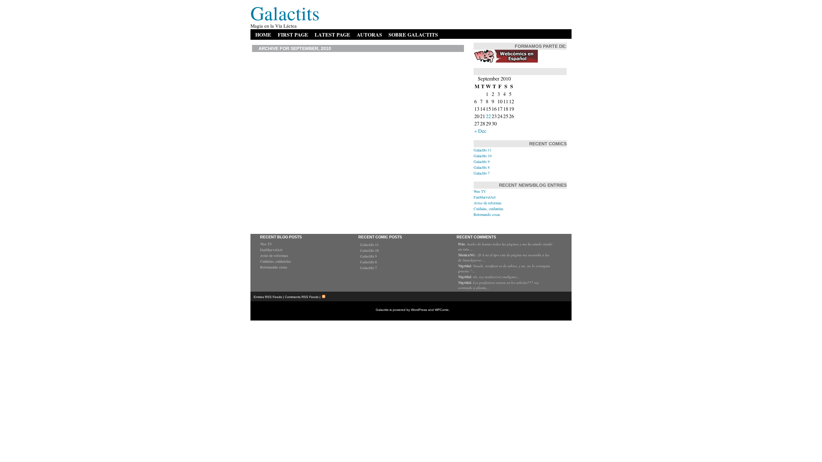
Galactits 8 (482, 167)
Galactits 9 (482, 161)
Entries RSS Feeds (268, 297)
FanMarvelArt (484, 197)
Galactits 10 (483, 155)
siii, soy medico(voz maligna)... (496, 276)
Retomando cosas (487, 214)
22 (488, 116)
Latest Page (332, 34)
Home (263, 34)
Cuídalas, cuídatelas (488, 208)
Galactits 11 (483, 149)
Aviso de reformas (488, 202)
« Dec (480, 130)
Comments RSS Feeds (302, 297)
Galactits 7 (482, 172)
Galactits (284, 13)
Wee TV (480, 191)
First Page (293, 34)
